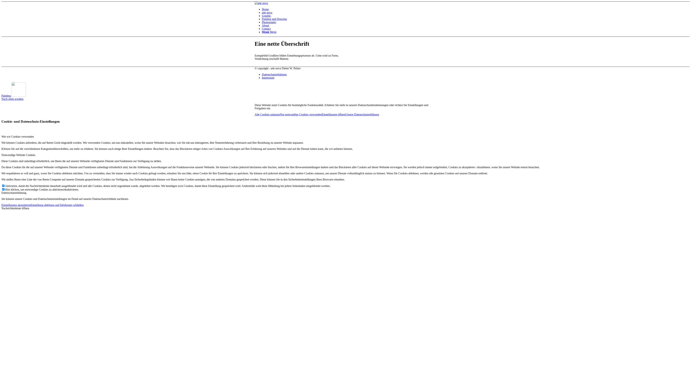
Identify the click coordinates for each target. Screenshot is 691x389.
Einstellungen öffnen (333, 114)
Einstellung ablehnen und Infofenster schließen (57, 205)
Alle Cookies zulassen (267, 114)
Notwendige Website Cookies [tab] (18, 155)
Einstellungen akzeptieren (16, 205)
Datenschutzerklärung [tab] (13, 192)
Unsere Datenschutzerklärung (362, 114)
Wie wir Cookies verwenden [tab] (17, 136)
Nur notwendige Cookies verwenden (301, 114)
